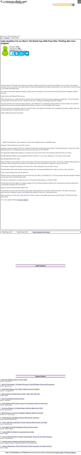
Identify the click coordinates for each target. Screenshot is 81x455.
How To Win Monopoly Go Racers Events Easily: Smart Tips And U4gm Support (27, 436)
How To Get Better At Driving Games (13, 398)
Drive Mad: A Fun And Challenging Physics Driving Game (20, 427)
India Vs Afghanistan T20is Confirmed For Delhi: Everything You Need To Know (27, 446)
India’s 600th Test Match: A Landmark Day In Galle (18, 432)
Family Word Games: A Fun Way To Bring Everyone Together (21, 389)
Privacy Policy (60, 452)
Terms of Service (71, 452)
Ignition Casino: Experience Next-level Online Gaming (19, 441)
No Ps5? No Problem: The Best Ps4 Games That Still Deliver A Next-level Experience (28, 384)
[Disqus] (40, 294)
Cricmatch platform (22, 200)
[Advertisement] (40, 21)
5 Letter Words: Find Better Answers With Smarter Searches (20, 417)
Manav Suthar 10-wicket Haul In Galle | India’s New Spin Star (21, 394)
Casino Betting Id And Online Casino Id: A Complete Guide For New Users (25, 403)
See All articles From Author (41, 232)
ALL (1, 38)
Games (7, 38)
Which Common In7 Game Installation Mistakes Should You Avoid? (22, 413)
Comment (12, 50)
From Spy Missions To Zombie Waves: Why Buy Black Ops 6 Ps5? (22, 408)
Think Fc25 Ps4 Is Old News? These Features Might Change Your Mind (24, 422)
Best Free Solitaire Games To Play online (14, 379)
